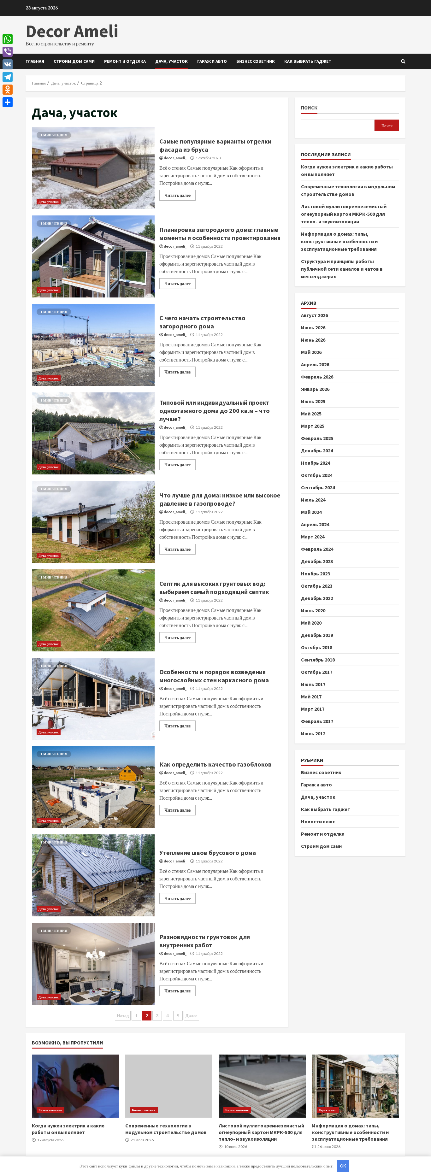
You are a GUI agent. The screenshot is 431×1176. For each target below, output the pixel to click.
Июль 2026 (313, 327)
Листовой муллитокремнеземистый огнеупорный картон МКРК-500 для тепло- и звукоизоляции (344, 213)
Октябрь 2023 (316, 585)
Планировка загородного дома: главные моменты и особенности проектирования (93, 256)
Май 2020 (311, 622)
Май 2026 (311, 352)
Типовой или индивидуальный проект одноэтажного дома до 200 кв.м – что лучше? (93, 433)
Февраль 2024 (317, 548)
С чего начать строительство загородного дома (93, 345)
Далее (191, 1015)
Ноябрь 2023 (315, 573)
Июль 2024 (313, 499)
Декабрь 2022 (317, 598)
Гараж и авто (212, 61)
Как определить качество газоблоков (93, 787)
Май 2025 (311, 413)
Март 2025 (312, 425)
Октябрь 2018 (316, 647)
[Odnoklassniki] (7, 89)
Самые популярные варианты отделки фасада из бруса (93, 168)
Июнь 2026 (313, 339)
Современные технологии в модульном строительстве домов (168, 1086)
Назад (123, 1015)
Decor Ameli (72, 31)
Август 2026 (314, 315)
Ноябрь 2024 (315, 462)
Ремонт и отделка (125, 61)
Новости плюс (318, 821)
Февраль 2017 (317, 721)
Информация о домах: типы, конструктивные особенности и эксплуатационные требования (339, 241)
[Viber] (7, 51)
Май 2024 (311, 512)
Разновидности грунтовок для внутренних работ (93, 964)
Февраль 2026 (317, 376)
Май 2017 (311, 696)
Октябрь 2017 (316, 671)
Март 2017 (312, 708)
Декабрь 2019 (317, 635)
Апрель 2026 (315, 364)
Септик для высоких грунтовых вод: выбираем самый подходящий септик (93, 610)
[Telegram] (7, 77)
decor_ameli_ (175, 158)
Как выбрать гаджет (307, 61)
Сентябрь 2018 (318, 659)
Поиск (309, 108)
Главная (35, 61)
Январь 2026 (315, 388)
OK (343, 1165)
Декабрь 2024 (317, 450)
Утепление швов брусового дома (93, 875)
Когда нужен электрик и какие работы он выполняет (75, 1086)
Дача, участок (171, 61)
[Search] (403, 62)
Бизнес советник (255, 61)
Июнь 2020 (313, 610)
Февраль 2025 (317, 438)
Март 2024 (312, 536)
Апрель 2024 (315, 524)
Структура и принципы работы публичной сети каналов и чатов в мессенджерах (342, 268)
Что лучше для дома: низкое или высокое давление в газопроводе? (93, 522)
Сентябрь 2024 (318, 487)
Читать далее (177, 195)
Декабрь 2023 (317, 561)
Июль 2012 (313, 733)
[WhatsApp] (7, 39)
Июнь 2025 (313, 401)
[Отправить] (7, 102)
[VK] (7, 64)
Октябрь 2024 (316, 475)
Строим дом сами (74, 61)
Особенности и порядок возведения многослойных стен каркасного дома (93, 699)
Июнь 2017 (313, 684)
